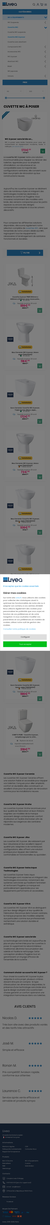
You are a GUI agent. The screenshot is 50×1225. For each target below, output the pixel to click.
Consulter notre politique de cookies (19, 629)
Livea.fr (18, 597)
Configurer (25, 637)
